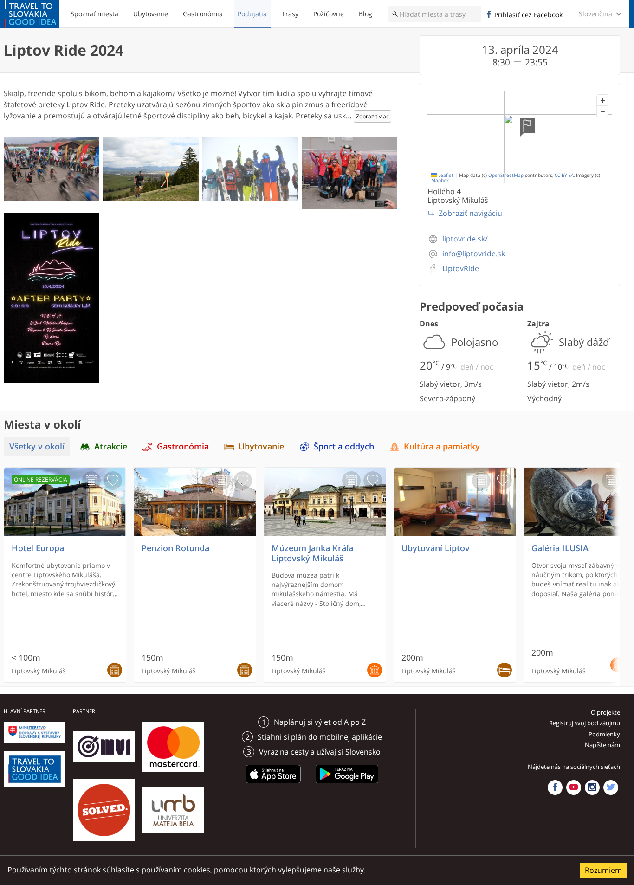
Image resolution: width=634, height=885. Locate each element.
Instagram (592, 787)
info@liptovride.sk (473, 253)
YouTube (573, 787)
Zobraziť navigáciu (470, 213)
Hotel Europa (38, 548)
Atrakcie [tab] (110, 446)
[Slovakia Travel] (32, 14)
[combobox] (434, 14)
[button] (602, 100)
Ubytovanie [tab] (261, 446)
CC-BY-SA (564, 175)
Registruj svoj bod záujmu (584, 723)
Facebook (555, 787)
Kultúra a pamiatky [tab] (442, 446)
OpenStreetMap (506, 175)
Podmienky (604, 734)
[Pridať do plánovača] (91, 480)
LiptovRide (460, 268)
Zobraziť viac (372, 116)
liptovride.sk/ (465, 238)
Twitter (610, 787)
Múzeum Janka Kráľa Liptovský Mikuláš (312, 553)
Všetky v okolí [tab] (37, 446)
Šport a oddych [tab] (344, 446)
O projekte (605, 712)
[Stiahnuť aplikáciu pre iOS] (273, 785)
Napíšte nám (602, 745)
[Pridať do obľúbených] (113, 480)
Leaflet (445, 175)
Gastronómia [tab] (183, 446)
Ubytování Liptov (435, 548)
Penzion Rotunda (175, 548)
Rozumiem (603, 870)
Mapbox (440, 180)
